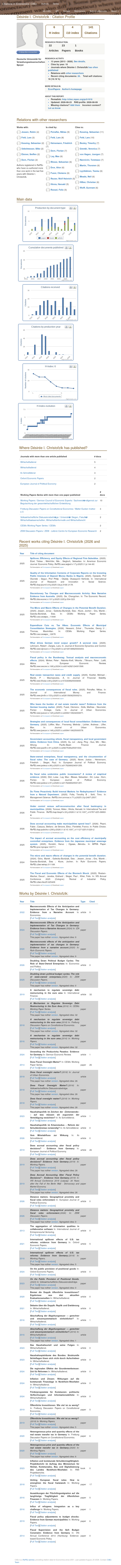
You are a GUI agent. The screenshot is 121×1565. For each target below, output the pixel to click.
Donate (66, 11)
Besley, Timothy (88, 143)
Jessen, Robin (28, 131)
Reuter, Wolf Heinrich (61, 178)
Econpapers (46, 567)
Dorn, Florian (28, 159)
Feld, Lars (26, 137)
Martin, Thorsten (88, 165)
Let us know (54, 108)
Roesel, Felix (57, 189)
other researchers (75, 73)
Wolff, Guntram (87, 187)
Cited (92, 901)
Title (32, 901)
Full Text (35, 918)
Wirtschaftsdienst (28, 461)
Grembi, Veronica (88, 148)
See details (79, 61)
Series (56, 3)
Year (22, 553)
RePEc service (29, 1559)
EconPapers (54, 89)
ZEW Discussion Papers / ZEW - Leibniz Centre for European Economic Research (58, 530)
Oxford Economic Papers (32, 478)
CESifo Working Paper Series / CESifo (38, 525)
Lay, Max (55, 156)
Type (83, 901)
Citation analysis (47, 918)
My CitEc (47, 11)
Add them (75, 105)
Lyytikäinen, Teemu (89, 170)
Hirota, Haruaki (58, 184)
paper (62, 567)
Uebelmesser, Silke (30, 148)
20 (79, 76)
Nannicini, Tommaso (90, 159)
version (54, 937)
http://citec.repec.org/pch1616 (77, 99)
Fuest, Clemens (58, 172)
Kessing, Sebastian (31, 143)
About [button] (114, 11)
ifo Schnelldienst (28, 472)
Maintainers (79, 11)
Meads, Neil (85, 176)
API (57, 11)
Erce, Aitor (56, 167)
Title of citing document (42, 553)
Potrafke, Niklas (58, 131)
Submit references (98, 11)
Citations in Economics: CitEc (19, 4)
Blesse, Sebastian (60, 161)
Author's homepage (72, 89)
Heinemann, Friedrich (61, 143)
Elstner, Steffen (29, 154)
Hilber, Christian (88, 182)
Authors (45, 3)
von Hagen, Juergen (90, 154)
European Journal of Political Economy (38, 483)
